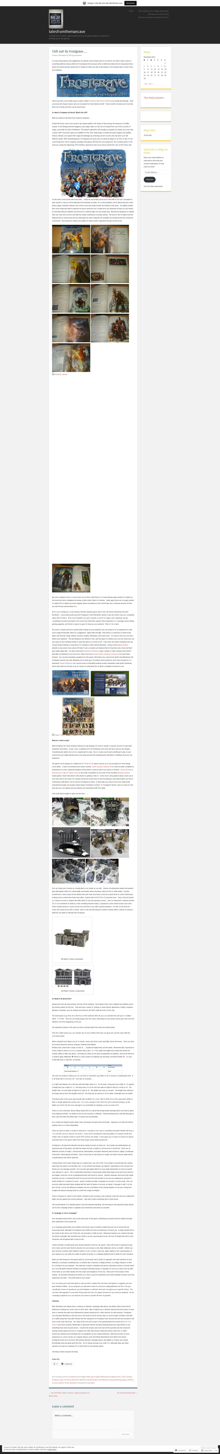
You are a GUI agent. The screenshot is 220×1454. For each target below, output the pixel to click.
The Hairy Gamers (154, 97)
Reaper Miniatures (66, 663)
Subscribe (149, 179)
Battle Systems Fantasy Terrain (103, 767)
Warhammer (73, 1383)
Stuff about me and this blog (158, 14)
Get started (130, 3)
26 (155, 75)
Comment (125, 1434)
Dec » (151, 84)
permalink (91, 1383)
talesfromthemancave (67, 31)
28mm (89, 1377)
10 (148, 69)
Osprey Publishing (105, 101)
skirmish (61, 1383)
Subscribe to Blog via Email (156, 151)
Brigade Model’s (122, 645)
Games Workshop (65, 1380)
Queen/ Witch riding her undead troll (107, 654)
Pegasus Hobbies (124, 773)
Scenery (54, 1383)
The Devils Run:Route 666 (127, 1393)
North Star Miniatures (102, 1380)
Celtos (124, 1377)
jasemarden (78, 55)
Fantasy (129, 1377)
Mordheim (90, 1380)
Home (131, 11)
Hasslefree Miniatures (91, 651)
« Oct (146, 84)
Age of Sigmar (95, 1377)
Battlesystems (105, 1377)
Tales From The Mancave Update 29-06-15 (153, 17)
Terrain (67, 1383)
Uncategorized (73, 1377)
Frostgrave (92, 101)
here (108, 1343)
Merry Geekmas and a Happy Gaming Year (154, 11)
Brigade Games (116, 1377)
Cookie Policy (52, 1449)
